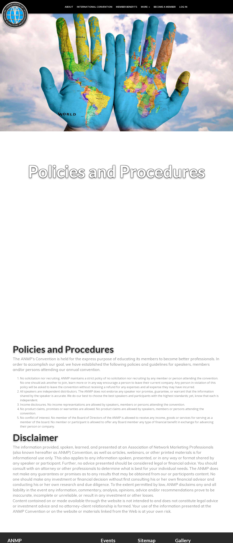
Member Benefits (126, 6)
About (69, 6)
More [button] (144, 6)
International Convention (94, 6)
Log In (183, 6)
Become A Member (165, 6)
